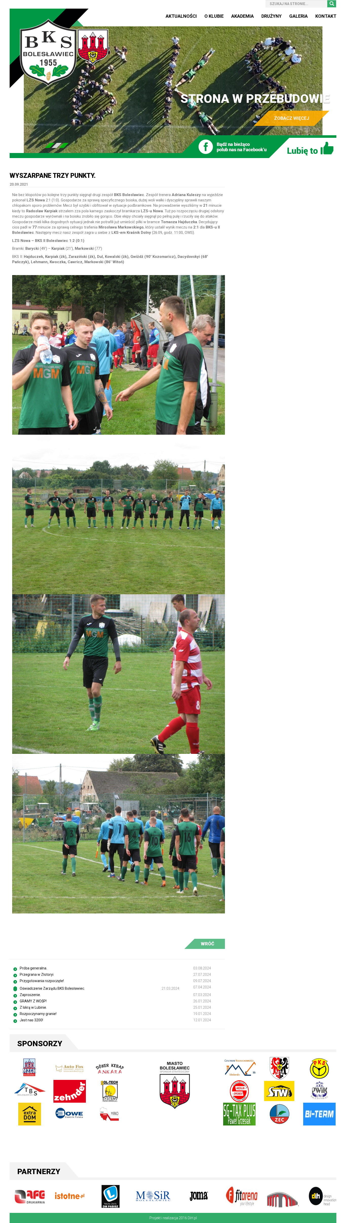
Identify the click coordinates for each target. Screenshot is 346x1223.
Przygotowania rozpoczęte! (42, 981)
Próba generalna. (33, 968)
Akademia (242, 16)
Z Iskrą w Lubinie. (33, 1007)
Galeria (298, 16)
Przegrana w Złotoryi (36, 974)
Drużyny (271, 16)
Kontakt (325, 16)
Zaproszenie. (30, 995)
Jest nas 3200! (31, 1020)
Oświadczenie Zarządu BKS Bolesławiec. (52, 988)
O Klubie (214, 16)
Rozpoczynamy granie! (38, 1014)
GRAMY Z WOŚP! (33, 1001)
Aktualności (181, 16)
